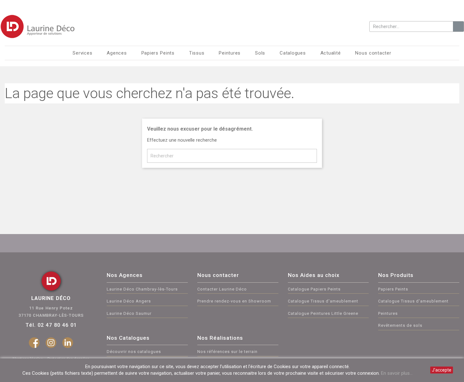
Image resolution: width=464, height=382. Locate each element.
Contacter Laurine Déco (222, 289)
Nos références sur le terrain (227, 351)
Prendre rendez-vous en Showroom (234, 301)
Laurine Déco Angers (129, 301)
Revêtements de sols (400, 325)
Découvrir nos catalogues (134, 351)
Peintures (388, 313)
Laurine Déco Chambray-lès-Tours (142, 289)
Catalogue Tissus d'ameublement (323, 301)
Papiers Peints (393, 289)
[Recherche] (458, 26)
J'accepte (441, 370)
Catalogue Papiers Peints (314, 289)
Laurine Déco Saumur (129, 313)
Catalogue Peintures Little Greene (323, 313)
